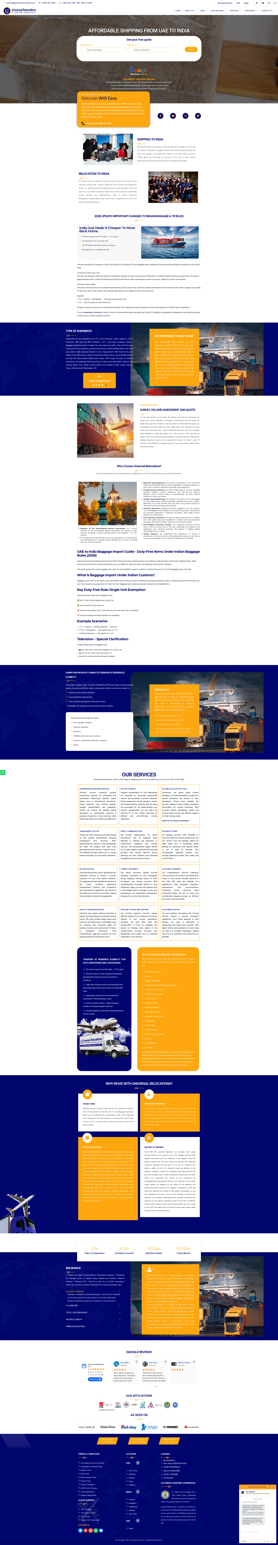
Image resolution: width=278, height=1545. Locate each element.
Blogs (246, 3)
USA (128, 1463)
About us (189, 11)
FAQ (238, 3)
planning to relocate (93, 312)
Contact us (267, 11)
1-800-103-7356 (69, 3)
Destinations (217, 11)
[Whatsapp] (95, 1530)
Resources (250, 11)
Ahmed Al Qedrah (184, 1362)
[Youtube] (173, 116)
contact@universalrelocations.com (20, 3)
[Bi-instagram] (90, 1530)
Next (191, 49)
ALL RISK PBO (72, 1305)
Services (234, 11)
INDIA (129, 1492)
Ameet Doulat (125, 1362)
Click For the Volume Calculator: (175, 821)
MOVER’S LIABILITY (74, 1319)
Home (177, 11)
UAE (128, 1521)
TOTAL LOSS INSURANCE (76, 1312)
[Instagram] (185, 116)
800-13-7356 (86, 3)
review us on (94, 1379)
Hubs (202, 11)
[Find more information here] (257, 1514)
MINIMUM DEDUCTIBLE (75, 1326)
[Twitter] (198, 116)
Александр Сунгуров (157, 1362)
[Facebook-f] (160, 116)
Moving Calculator (225, 3)
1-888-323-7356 (48, 3)
